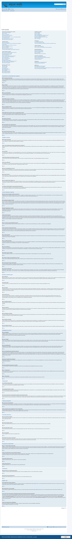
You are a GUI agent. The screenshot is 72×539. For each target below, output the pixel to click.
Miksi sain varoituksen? (5, 59)
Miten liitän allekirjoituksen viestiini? (7, 54)
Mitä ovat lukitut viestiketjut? (6, 71)
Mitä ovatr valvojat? (37, 33)
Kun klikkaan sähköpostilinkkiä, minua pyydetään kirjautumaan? (10, 49)
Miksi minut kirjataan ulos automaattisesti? (8, 38)
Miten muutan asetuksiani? (5, 42)
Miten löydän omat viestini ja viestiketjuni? (40, 53)
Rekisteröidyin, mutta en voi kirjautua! (7, 35)
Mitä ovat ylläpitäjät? (37, 32)
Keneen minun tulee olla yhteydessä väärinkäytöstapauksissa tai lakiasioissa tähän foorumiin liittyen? (48, 67)
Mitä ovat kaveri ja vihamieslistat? (39, 46)
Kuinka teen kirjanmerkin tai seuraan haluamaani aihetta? (42, 57)
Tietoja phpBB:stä (14, 484)
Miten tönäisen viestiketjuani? (6, 62)
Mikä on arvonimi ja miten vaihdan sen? (7, 48)
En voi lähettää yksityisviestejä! (39, 41)
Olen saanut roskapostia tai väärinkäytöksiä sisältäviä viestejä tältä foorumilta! (45, 43)
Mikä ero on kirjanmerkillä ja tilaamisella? (40, 56)
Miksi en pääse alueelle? (5, 57)
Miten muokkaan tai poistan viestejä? (7, 53)
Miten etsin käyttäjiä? (37, 52)
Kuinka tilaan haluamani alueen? (39, 58)
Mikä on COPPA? (4, 33)
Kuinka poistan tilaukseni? (38, 59)
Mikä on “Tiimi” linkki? (37, 38)
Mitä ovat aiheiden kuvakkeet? (6, 72)
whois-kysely (4, 495)
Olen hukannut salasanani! (5, 37)
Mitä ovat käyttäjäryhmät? (38, 34)
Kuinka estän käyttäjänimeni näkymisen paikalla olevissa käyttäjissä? (11, 43)
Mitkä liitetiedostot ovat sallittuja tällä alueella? (41, 62)
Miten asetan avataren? (5, 47)
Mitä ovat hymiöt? (4, 67)
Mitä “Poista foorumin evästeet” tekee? (7, 39)
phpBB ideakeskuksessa (39, 489)
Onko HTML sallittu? (5, 66)
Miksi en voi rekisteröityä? (5, 34)
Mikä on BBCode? (4, 65)
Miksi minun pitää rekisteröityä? (6, 32)
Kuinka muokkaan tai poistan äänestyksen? (8, 56)
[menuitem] (7, 9)
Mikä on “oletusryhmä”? (38, 37)
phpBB (23, 164)
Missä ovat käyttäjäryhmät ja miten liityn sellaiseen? (42, 35)
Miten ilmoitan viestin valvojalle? (6, 60)
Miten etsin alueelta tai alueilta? (39, 50)
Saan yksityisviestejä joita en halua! (39, 42)
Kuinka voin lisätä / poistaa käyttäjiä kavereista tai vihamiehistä (43, 47)
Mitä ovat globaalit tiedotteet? (6, 69)
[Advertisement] (34, 20)
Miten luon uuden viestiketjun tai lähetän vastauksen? (9, 52)
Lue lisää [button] (35, 536)
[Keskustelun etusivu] (12, 5)
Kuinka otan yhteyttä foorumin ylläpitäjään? (40, 68)
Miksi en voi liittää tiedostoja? (6, 58)
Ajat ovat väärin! (4, 44)
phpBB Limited (36, 483)
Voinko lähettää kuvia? (5, 68)
